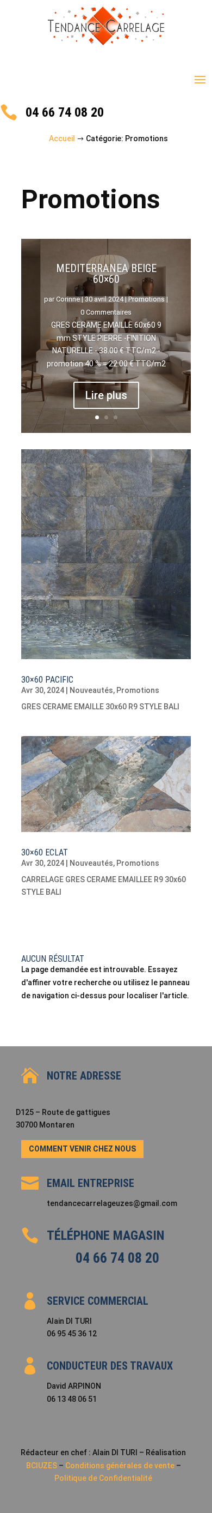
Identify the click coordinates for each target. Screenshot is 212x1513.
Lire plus (106, 395)
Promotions (146, 299)
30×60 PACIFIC (47, 679)
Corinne (68, 299)
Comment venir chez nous (82, 1148)
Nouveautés (91, 690)
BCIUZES (41, 1465)
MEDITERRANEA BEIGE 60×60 (106, 274)
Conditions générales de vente (120, 1465)
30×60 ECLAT (44, 852)
